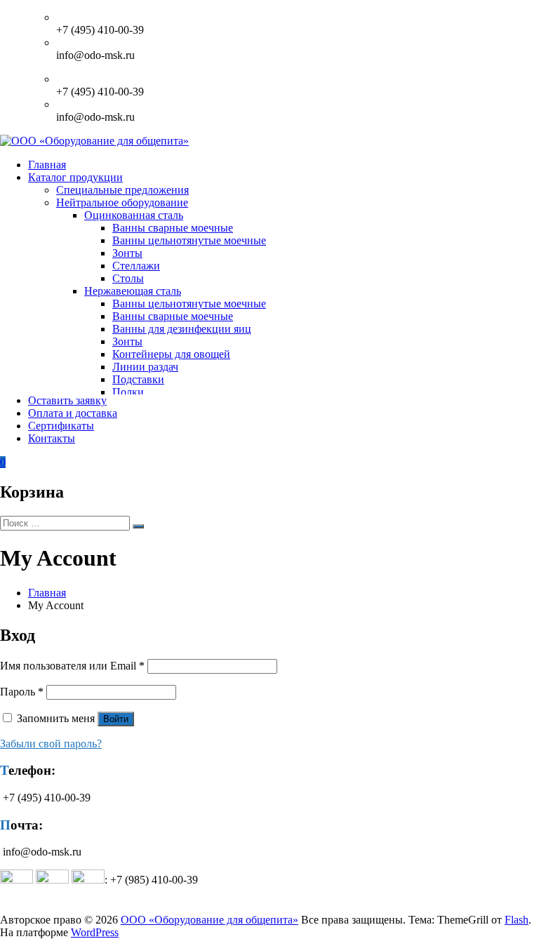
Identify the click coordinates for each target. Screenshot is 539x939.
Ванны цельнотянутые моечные (189, 240)
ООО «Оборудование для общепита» (209, 920)
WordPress (95, 932)
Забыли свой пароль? (51, 744)
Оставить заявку (67, 400)
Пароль (22, 692)
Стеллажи (136, 266)
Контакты (51, 438)
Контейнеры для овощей (171, 354)
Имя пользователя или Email (72, 666)
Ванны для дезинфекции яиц (181, 329)
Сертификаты (61, 426)
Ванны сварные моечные (172, 228)
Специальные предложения (122, 190)
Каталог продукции (75, 177)
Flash (516, 920)
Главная (47, 165)
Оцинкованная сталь (133, 215)
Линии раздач (145, 367)
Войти (115, 719)
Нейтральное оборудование (122, 202)
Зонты (127, 253)
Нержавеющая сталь (132, 291)
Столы (128, 278)
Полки (128, 392)
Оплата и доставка (72, 413)
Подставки (138, 379)
